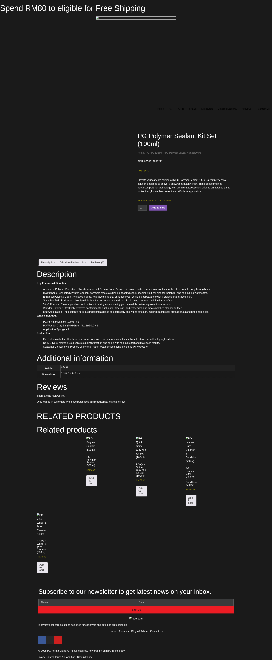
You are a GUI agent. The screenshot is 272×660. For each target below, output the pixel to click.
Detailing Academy (227, 108)
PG (170, 108)
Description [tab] (48, 262)
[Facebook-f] (42, 640)
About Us (246, 108)
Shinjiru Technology (113, 650)
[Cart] (4, 123)
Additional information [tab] (73, 262)
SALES (193, 108)
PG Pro (180, 108)
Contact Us (264, 108)
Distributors (207, 108)
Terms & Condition (65, 657)
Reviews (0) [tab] (97, 262)
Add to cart (158, 207)
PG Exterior (157, 153)
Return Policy (84, 657)
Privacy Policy (45, 657)
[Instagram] (50, 640)
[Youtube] (58, 640)
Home (160, 108)
